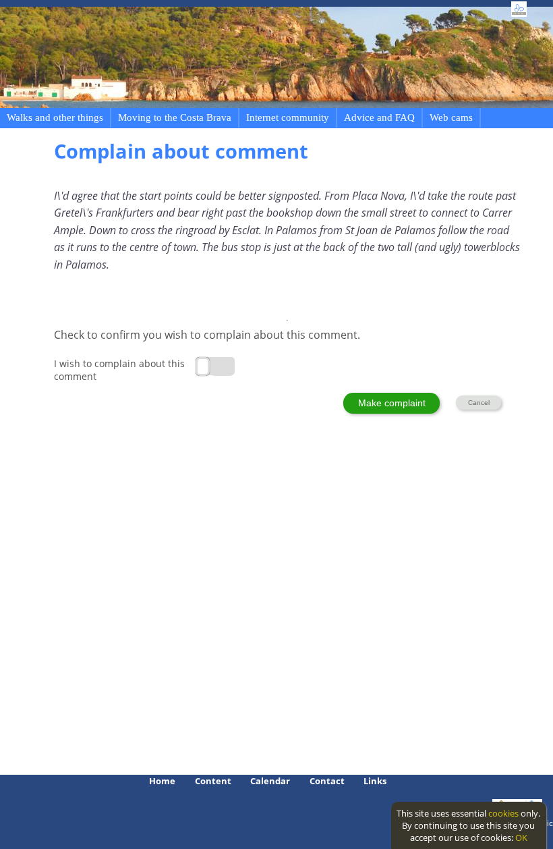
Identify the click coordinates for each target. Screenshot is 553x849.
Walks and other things (55, 117)
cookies (503, 813)
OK (521, 837)
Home (162, 781)
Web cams (451, 117)
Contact (327, 781)
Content (213, 781)
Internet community (287, 117)
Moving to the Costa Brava (174, 117)
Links (374, 781)
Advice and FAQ (379, 117)
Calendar (270, 781)
